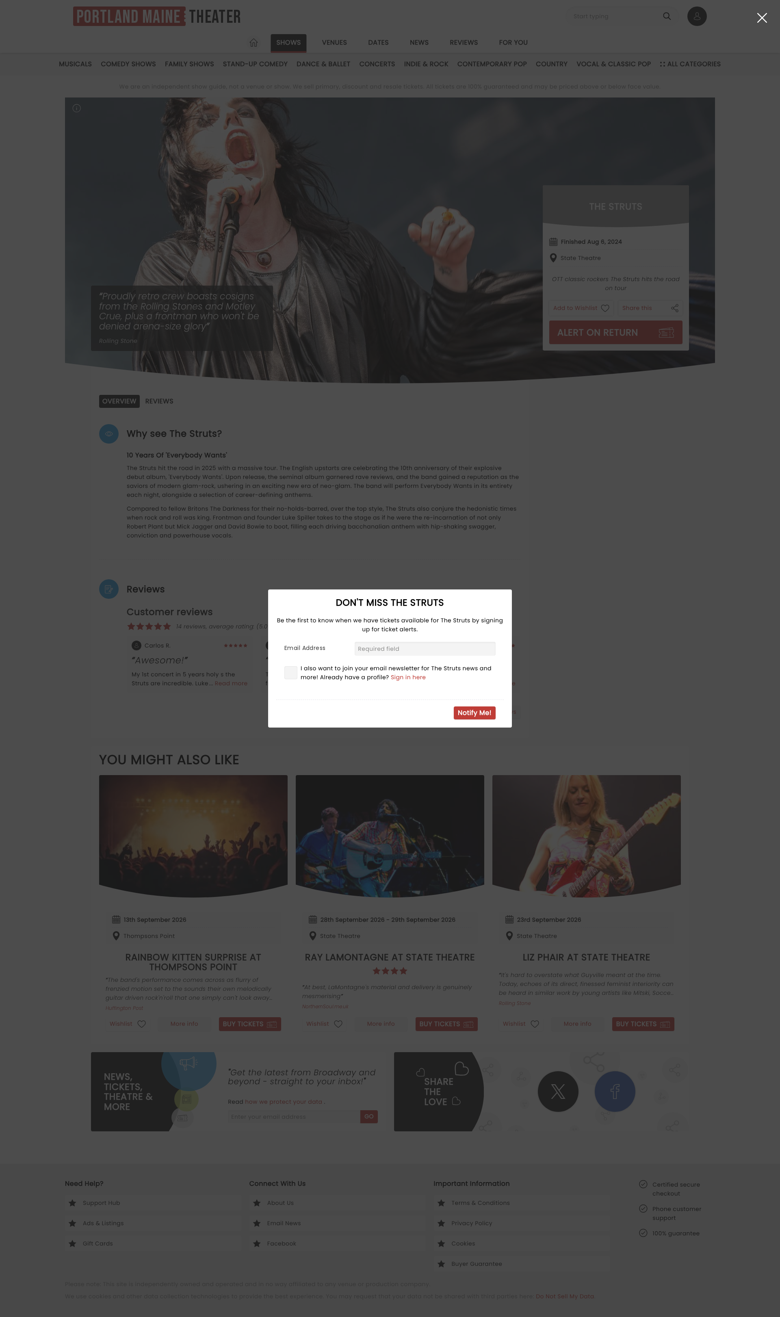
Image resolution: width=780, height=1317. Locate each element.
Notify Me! (475, 712)
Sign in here (408, 677)
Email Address (304, 648)
